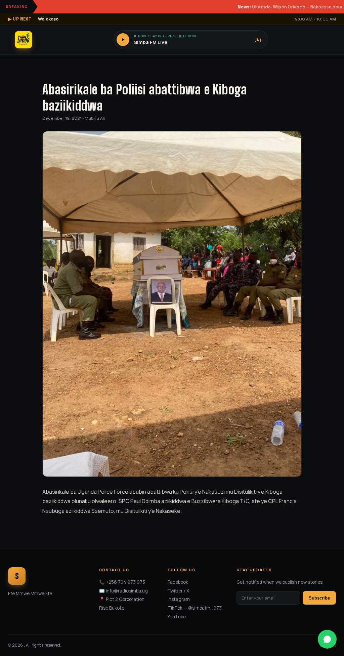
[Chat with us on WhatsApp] (327, 639)
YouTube (177, 617)
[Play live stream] (123, 39)
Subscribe (319, 598)
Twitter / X (178, 591)
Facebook (178, 582)
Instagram (179, 599)
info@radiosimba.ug (127, 591)
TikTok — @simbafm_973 (195, 608)
